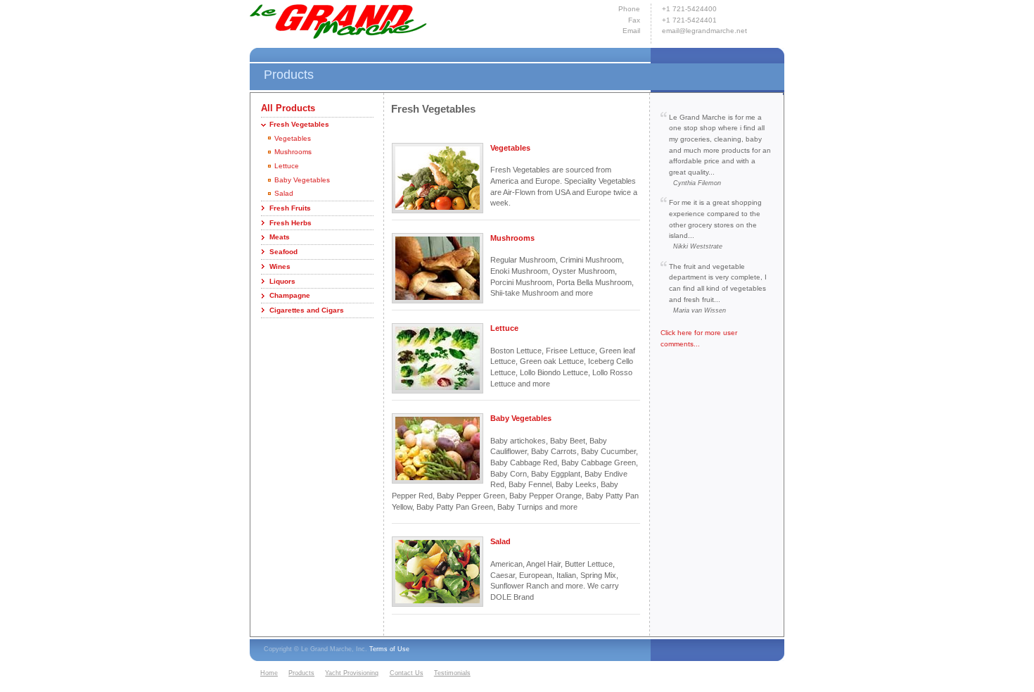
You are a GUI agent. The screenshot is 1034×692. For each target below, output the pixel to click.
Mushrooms (293, 152)
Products (301, 673)
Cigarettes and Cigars (306, 310)
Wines (280, 266)
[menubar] (367, 673)
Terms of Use (389, 649)
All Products (288, 108)
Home (269, 673)
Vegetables (292, 138)
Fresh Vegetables (299, 124)
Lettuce (286, 166)
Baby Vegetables (302, 180)
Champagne (289, 295)
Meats (279, 237)
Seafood (283, 252)
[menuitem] (273, 673)
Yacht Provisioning (351, 673)
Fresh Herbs (290, 223)
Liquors (282, 281)
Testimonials (452, 673)
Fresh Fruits (290, 208)
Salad (283, 193)
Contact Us (406, 673)
